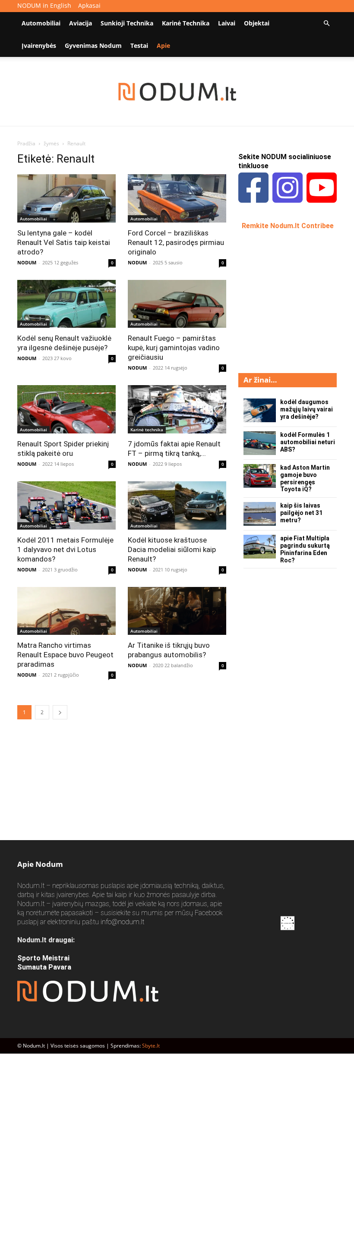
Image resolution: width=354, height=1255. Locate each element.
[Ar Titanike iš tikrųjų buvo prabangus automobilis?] (177, 611)
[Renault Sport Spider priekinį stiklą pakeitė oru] (66, 409)
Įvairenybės (39, 45)
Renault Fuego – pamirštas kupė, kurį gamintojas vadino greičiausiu (174, 347)
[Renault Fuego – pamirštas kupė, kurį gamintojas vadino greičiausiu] (177, 304)
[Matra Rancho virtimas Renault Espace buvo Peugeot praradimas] (66, 611)
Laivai (226, 23)
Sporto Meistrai (43, 958)
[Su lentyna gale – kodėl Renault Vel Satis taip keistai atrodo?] (66, 198)
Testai (139, 45)
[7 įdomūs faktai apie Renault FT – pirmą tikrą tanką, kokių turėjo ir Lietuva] (177, 409)
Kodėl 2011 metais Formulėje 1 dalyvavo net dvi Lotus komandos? (65, 549)
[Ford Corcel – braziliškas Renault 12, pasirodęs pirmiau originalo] (177, 198)
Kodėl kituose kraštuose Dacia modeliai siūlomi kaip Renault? (172, 549)
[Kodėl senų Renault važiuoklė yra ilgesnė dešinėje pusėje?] (66, 304)
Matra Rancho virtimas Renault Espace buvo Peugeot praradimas (65, 654)
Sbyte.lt (151, 1045)
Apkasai (89, 5)
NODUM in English (44, 5)
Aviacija (80, 23)
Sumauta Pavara (44, 967)
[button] (326, 23)
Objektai (256, 23)
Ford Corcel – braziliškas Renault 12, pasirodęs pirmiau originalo (176, 242)
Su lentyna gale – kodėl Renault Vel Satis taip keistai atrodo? (63, 242)
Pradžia (26, 143)
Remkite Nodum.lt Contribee (288, 226)
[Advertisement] (296, 301)
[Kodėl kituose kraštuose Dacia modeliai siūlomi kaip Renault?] (177, 505)
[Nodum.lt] (177, 92)
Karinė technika (185, 23)
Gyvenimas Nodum (93, 45)
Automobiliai (41, 23)
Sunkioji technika (127, 23)
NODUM (26, 262)
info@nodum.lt (122, 922)
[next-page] (60, 712)
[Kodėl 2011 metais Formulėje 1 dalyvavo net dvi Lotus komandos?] (66, 505)
